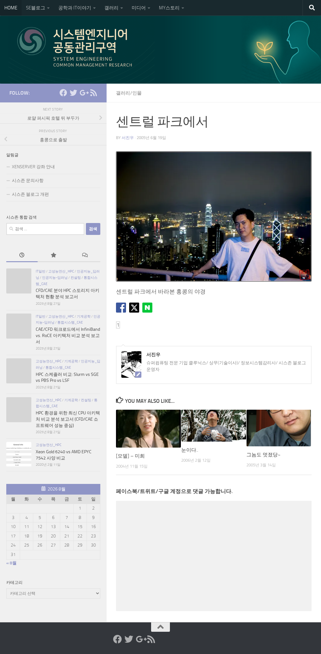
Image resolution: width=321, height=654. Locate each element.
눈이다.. (189, 450)
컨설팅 (76, 277)
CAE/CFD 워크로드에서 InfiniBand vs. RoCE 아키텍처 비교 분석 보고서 (68, 335)
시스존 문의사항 (28, 180)
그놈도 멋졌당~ (263, 455)
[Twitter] (73, 92)
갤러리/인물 (129, 93)
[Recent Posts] (22, 255)
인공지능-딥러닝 (55, 277)
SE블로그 (35, 8)
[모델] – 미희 (130, 456)
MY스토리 (169, 8)
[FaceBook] (63, 92)
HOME (10, 8)
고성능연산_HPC (61, 271)
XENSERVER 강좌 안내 (33, 166)
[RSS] (93, 92)
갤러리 (111, 8)
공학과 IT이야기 (74, 8)
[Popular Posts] (53, 255)
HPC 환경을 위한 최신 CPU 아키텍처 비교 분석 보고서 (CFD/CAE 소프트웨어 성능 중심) (68, 419)
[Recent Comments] (84, 255)
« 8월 (11, 563)
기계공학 (84, 316)
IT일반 (40, 271)
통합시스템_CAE (70, 322)
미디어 (139, 8)
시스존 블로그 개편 (30, 194)
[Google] (83, 92)
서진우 (128, 137)
